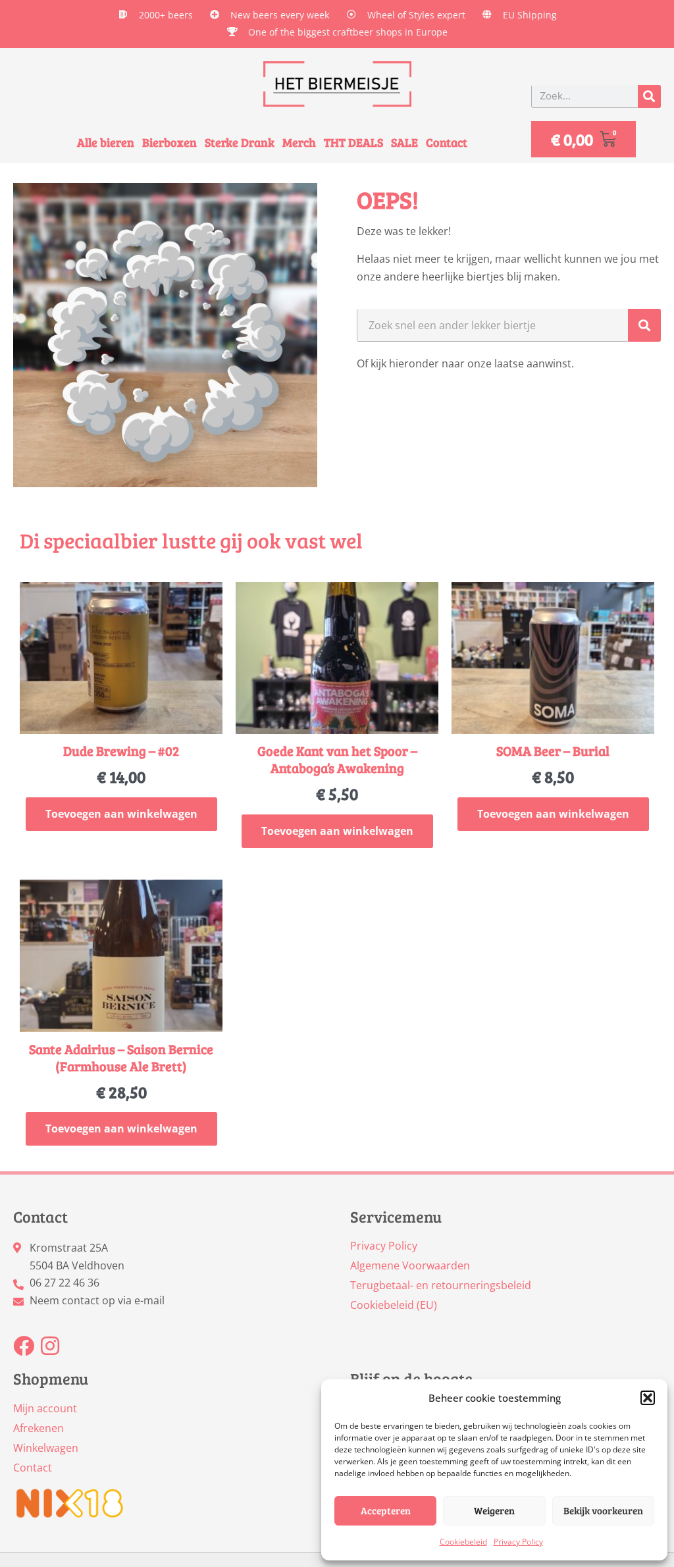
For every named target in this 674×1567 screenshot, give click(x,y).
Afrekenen (38, 1428)
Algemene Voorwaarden (410, 1265)
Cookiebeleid (463, 1541)
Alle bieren (105, 142)
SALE (404, 142)
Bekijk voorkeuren (603, 1510)
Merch (299, 142)
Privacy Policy (518, 1541)
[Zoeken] (649, 96)
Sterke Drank (239, 142)
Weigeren (494, 1510)
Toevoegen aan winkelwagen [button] (121, 814)
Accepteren (386, 1510)
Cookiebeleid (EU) (393, 1305)
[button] (647, 1397)
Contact (446, 142)
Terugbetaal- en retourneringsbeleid (440, 1285)
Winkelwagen (45, 1447)
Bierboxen (169, 142)
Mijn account (45, 1408)
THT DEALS (353, 142)
